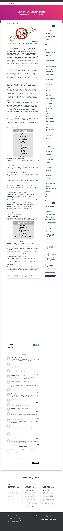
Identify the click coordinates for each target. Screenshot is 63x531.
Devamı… (19, 502)
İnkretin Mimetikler (49, 93)
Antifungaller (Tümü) (49, 108)
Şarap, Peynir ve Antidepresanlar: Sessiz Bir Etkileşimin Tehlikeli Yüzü (48, 488)
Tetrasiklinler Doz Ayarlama (50, 82)
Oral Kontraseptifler (49, 141)
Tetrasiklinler (48, 194)
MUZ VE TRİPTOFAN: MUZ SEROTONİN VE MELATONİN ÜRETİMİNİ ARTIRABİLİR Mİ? (50, 224)
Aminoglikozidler (48, 173)
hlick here (13, 419)
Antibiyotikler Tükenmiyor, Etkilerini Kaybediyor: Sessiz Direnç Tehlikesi (31, 488)
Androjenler (48, 162)
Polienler (47, 116)
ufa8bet (12, 439)
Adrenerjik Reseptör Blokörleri (50, 121)
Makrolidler (48, 191)
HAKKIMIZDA (51, 3)
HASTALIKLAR (32, 3)
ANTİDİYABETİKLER (48, 90)
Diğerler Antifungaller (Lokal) (50, 111)
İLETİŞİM (48, 3)
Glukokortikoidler (49, 167)
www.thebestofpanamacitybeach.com (18, 425)
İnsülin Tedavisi (48, 95)
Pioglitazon (47, 58)
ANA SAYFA (20, 3)
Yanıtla (38, 374)
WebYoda (13, 412)
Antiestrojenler (49, 154)
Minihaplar (48, 146)
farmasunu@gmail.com (48, 519)
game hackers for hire (15, 369)
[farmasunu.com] (10, 3)
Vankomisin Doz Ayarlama (49, 84)
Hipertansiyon (48, 47)
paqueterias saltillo (49, 257)
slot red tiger (13, 433)
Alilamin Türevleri (48, 106)
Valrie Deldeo (13, 357)
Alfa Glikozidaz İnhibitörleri (51, 98)
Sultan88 (12, 389)
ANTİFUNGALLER (48, 105)
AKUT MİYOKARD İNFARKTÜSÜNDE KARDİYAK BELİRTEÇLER (50, 235)
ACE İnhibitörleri (49, 132)
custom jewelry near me (15, 408)
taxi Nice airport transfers (16, 381)
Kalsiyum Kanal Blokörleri (50, 127)
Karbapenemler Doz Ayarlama (50, 77)
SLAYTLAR (24, 3)
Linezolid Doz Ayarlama (49, 79)
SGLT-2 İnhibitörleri (49, 103)
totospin (48, 234)
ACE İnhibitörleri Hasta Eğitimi (50, 63)
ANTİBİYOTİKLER (48, 170)
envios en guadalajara (50, 264)
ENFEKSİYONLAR (43, 3)
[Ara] (53, 26)
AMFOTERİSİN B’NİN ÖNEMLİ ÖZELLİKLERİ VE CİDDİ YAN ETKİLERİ (51, 252)
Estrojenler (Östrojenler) (50, 157)
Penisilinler (48, 180)
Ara (45, 200)
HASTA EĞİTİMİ (37, 3)
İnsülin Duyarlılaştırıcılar (50, 100)
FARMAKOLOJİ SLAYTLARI (49, 89)
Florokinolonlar (48, 186)
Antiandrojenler (49, 164)
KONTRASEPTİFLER (48, 138)
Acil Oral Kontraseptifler (50, 143)
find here (12, 399)
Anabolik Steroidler (49, 151)
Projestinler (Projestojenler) (51, 159)
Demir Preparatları (48, 55)
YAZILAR (28, 3)
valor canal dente (14, 375)
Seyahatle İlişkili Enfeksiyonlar (50, 41)
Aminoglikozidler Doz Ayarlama (50, 74)
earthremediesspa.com (15, 403)
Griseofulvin (48, 113)
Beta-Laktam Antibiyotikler (50, 175)
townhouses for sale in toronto (17, 363)
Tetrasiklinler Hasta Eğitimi (49, 71)
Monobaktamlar (49, 178)
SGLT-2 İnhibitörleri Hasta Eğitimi (50, 69)
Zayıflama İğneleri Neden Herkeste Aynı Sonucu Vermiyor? (13, 487)
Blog (26, 484)
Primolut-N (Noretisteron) (50, 148)
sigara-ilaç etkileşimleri (10, 347)
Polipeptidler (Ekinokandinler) (50, 118)
